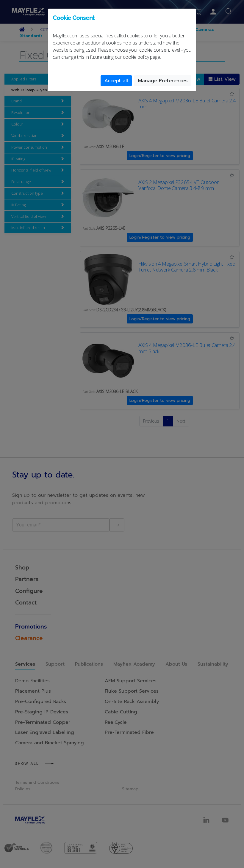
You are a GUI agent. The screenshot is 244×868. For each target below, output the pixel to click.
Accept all (116, 80)
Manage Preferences (162, 80)
